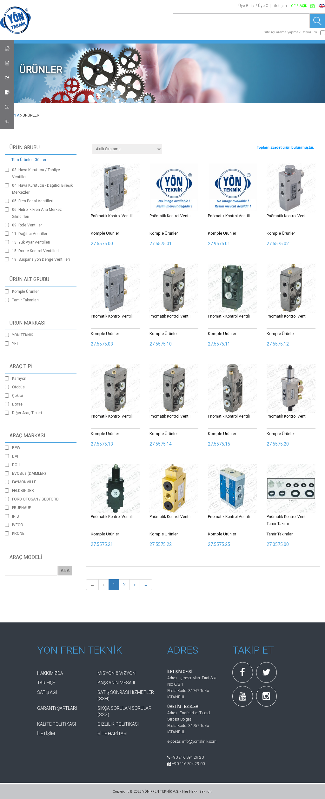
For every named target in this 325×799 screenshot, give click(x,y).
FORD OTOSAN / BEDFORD (35, 499)
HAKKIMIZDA (50, 673)
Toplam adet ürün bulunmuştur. (285, 147)
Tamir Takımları (25, 300)
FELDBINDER (23, 490)
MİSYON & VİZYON (116, 673)
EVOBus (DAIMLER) (29, 473)
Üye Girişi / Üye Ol (253, 5)
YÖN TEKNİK (22, 335)
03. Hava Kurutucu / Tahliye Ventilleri (36, 173)
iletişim (280, 5)
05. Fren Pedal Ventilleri (32, 201)
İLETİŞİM (46, 733)
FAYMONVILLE (24, 482)
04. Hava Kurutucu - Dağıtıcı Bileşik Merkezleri (42, 189)
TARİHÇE (46, 682)
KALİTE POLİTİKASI (56, 724)
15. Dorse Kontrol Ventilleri (35, 251)
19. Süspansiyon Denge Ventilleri (41, 259)
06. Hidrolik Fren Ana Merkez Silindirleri (37, 213)
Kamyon (19, 378)
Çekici (17, 395)
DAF (15, 456)
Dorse (17, 404)
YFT (15, 343)
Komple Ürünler (25, 291)
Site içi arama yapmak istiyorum (290, 32)
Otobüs (18, 387)
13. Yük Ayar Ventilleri (31, 242)
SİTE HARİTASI (112, 733)
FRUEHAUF (21, 508)
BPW (16, 448)
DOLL (16, 465)
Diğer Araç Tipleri (27, 413)
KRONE (18, 533)
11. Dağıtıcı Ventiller (29, 234)
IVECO (17, 525)
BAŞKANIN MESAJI (116, 682)
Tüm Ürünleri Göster (28, 160)
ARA (65, 570)
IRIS (15, 516)
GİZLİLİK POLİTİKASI (118, 724)
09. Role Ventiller (27, 225)
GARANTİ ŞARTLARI (57, 708)
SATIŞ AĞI (47, 692)
